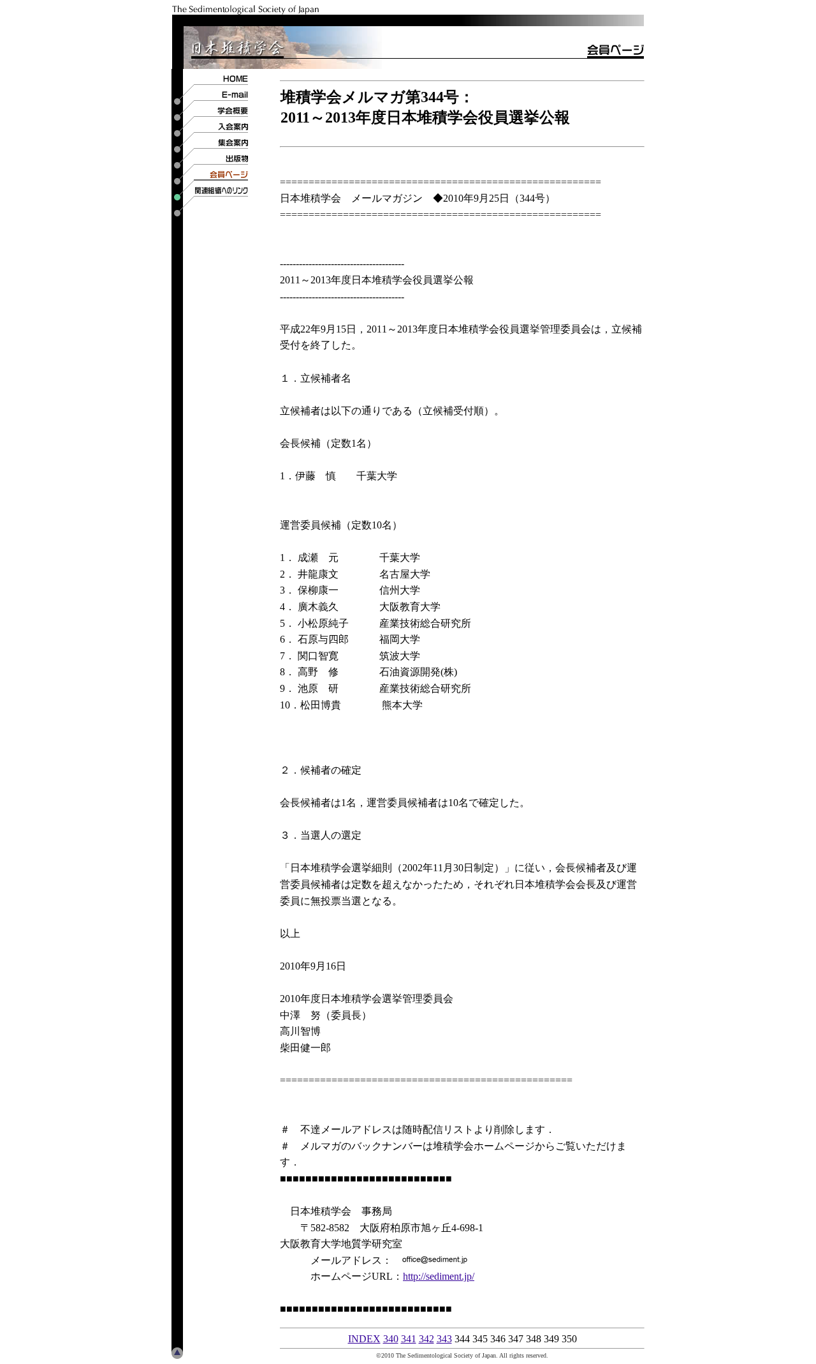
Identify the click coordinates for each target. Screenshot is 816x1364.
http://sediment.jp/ (438, 1276)
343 (444, 1338)
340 (390, 1338)
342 (426, 1338)
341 (408, 1338)
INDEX (364, 1338)
